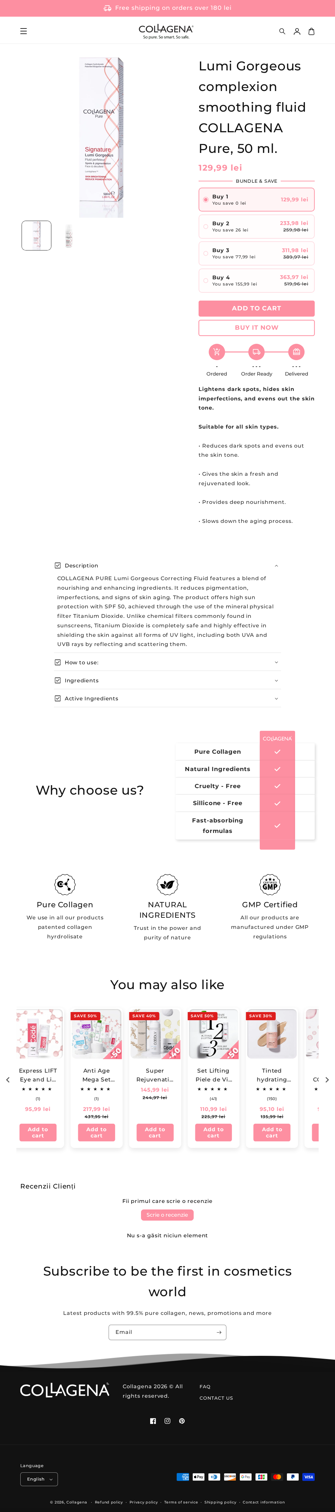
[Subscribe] (219, 1332)
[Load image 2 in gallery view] (68, 235)
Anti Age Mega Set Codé (47, 1075)
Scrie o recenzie (167, 1215)
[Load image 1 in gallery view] (36, 235)
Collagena (76, 1502)
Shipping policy (220, 1502)
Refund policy (109, 1502)
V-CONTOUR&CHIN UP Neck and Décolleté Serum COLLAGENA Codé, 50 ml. (281, 1075)
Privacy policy (144, 1502)
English (36, 1479)
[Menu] (23, 31)
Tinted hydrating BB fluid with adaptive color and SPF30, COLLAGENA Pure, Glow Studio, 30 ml (222, 1075)
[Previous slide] (8, 1080)
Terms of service (181, 1502)
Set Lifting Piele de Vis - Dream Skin (164, 1075)
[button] (282, 31)
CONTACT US (216, 1398)
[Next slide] (327, 1080)
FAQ (205, 1387)
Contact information (264, 1502)
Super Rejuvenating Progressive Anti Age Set (106, 1075)
